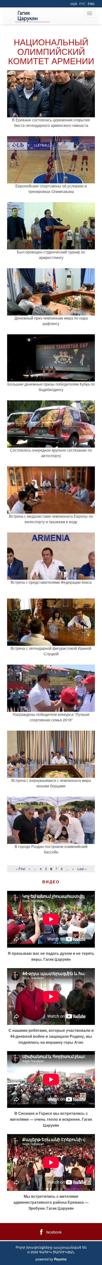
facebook (54, 1232)
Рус (82, 3)
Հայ (73, 3)
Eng (91, 3)
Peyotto (60, 1259)
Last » (82, 868)
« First (20, 868)
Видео (51, 881)
